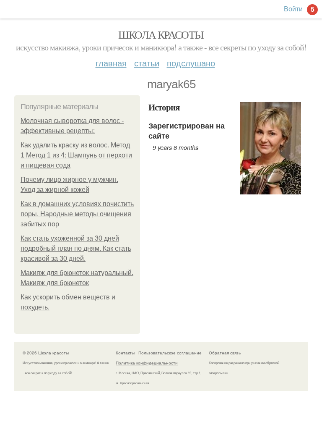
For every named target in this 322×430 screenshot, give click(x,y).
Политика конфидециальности (147, 363)
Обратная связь (225, 353)
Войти (293, 8)
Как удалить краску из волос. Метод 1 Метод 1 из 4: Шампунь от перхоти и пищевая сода (76, 155)
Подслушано (191, 63)
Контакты (125, 353)
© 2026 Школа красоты (46, 353)
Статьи (146, 63)
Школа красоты (160, 34)
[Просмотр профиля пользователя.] (270, 189)
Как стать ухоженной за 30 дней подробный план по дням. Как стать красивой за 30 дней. (76, 248)
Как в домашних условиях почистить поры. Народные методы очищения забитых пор (77, 214)
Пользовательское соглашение (170, 353)
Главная (111, 63)
